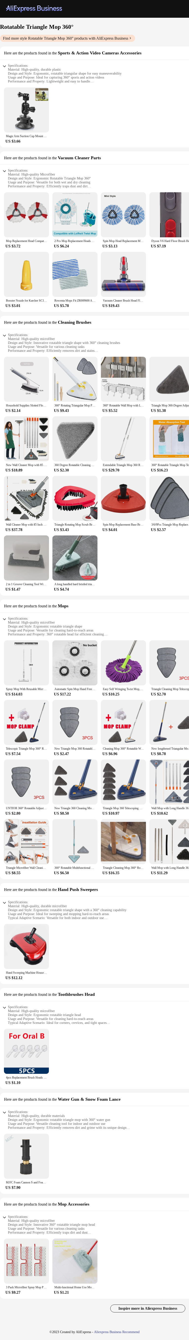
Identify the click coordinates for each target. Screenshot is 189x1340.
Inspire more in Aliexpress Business (147, 1308)
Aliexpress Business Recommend (117, 1332)
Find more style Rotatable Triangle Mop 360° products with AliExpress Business (65, 38)
